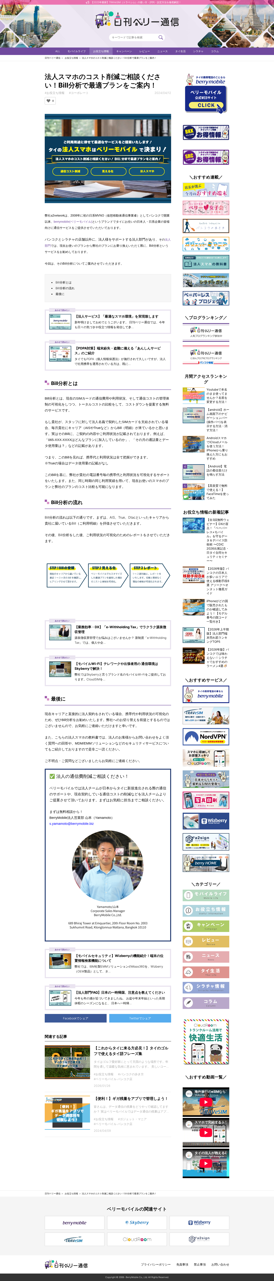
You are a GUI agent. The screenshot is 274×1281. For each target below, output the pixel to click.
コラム (215, 51)
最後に (60, 294)
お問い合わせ (220, 1264)
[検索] (161, 37)
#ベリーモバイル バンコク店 (113, 1079)
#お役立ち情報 (54, 93)
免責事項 (182, 1264)
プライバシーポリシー (156, 1264)
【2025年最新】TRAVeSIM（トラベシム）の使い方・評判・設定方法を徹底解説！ (136, 2)
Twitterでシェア (140, 1018)
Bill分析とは (64, 282)
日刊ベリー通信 (52, 57)
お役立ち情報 (101, 51)
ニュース (162, 51)
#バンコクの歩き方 (131, 1074)
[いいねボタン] (48, 101)
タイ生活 (180, 51)
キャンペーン (124, 51)
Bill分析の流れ (65, 288)
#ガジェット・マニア (132, 1119)
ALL (57, 51)
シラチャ (198, 51)
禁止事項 (200, 1264)
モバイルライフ (76, 51)
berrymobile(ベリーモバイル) (73, 221)
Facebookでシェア (75, 1018)
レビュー (144, 51)
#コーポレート (79, 93)
